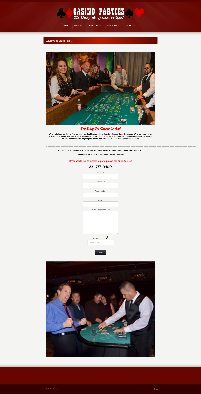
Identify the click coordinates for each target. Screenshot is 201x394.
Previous (48, 309)
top (157, 389)
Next (152, 309)
